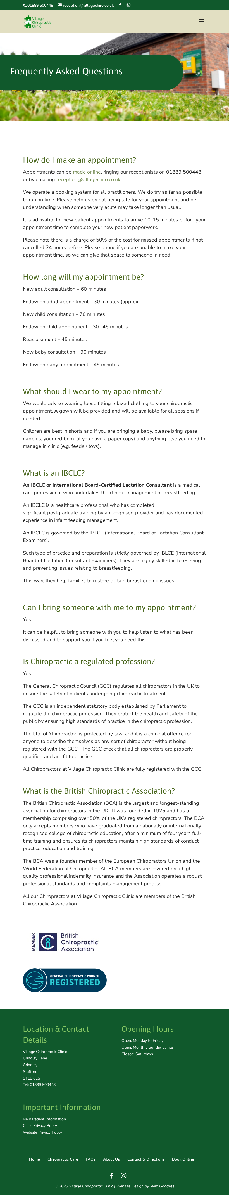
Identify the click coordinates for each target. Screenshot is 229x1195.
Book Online (183, 1159)
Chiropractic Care (62, 1159)
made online (87, 172)
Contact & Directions (145, 1159)
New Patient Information (44, 1119)
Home (34, 1159)
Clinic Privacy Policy (40, 1125)
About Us (111, 1159)
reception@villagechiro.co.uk (88, 179)
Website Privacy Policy (42, 1132)
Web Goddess (162, 1186)
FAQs (91, 1159)
